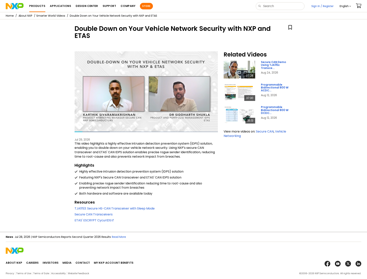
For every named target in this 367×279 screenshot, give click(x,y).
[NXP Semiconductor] (15, 6)
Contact (83, 263)
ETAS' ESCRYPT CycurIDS (93, 220)
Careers (32, 263)
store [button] (146, 6)
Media (67, 263)
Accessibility (58, 273)
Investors (51, 263)
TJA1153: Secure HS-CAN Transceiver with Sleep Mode (115, 208)
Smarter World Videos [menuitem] (50, 16)
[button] (345, 6)
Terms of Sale (41, 273)
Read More (119, 237)
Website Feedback (78, 273)
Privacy (10, 273)
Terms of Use (23, 273)
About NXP (25, 16)
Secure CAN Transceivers (94, 214)
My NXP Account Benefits (114, 263)
